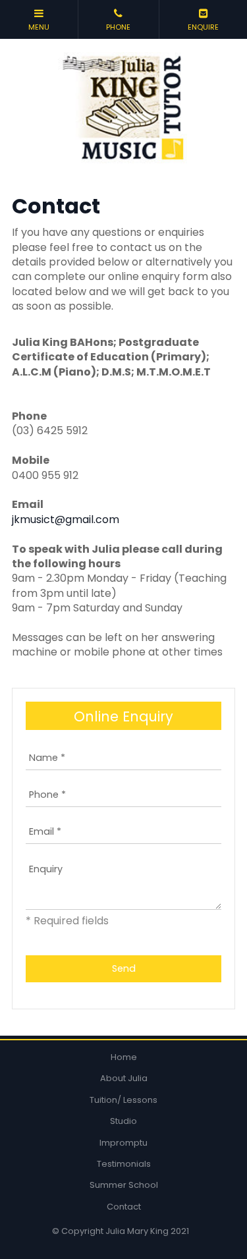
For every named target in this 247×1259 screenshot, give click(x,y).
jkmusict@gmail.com (65, 519)
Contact (124, 1206)
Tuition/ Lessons (123, 1099)
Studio (123, 1121)
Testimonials (124, 1163)
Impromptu (123, 1142)
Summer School (124, 1184)
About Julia (124, 1078)
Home (124, 1057)
